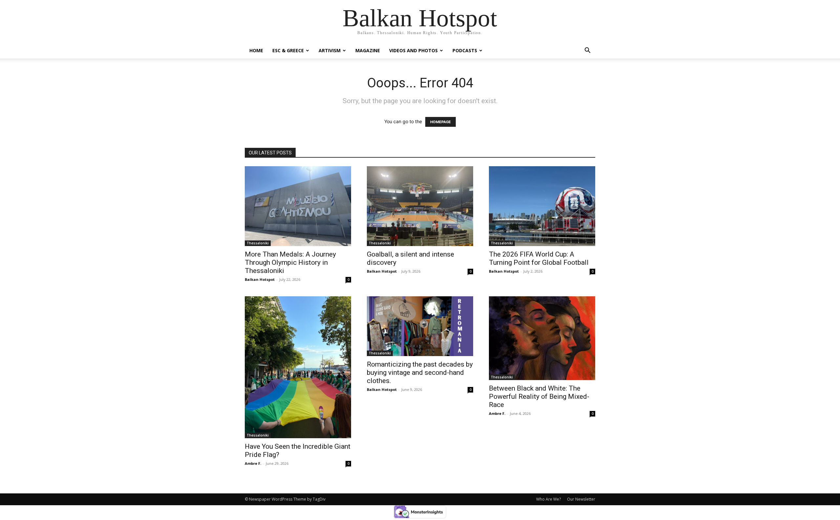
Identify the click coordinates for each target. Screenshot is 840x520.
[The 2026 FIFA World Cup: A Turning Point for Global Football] (542, 206)
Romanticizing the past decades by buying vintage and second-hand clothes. (420, 372)
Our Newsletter (581, 499)
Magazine (367, 50)
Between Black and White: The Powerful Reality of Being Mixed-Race (539, 396)
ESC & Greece (288, 50)
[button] (587, 51)
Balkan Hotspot (260, 279)
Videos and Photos (413, 50)
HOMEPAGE (440, 122)
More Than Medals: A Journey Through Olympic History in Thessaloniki (290, 262)
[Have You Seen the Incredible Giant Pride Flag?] (298, 367)
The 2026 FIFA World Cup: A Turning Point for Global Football (539, 258)
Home (256, 50)
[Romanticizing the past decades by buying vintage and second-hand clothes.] (420, 326)
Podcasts (464, 50)
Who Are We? (548, 499)
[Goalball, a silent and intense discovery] (420, 206)
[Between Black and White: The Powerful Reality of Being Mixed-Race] (542, 338)
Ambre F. (253, 463)
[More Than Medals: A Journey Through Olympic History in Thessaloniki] (298, 206)
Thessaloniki (258, 243)
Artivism (330, 50)
